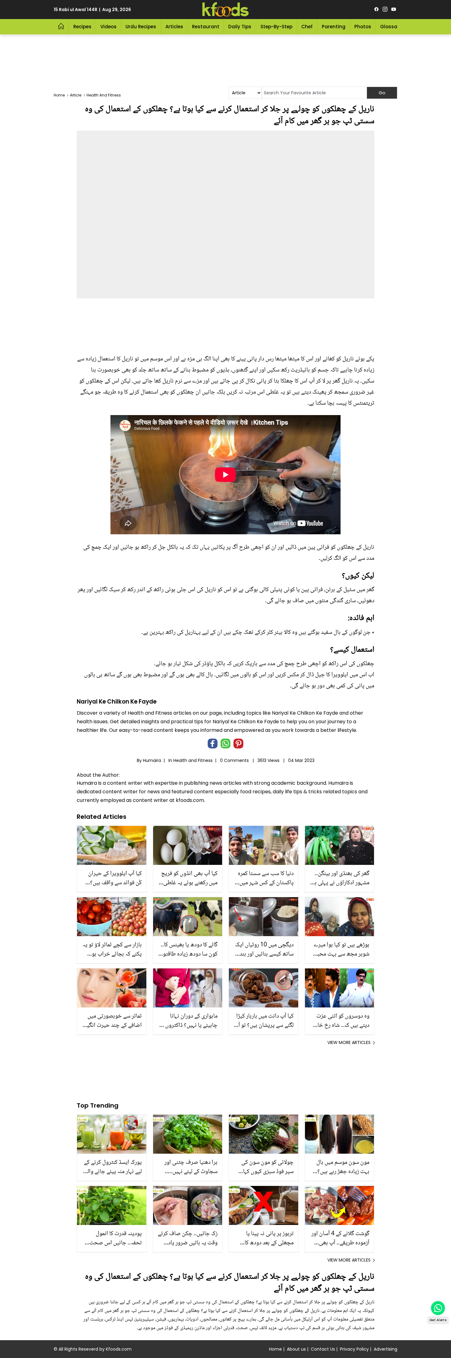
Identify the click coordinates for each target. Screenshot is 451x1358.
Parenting (333, 26)
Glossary (391, 26)
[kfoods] (225, 9)
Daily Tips (239, 26)
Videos (108, 26)
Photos (362, 26)
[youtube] (394, 9)
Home (275, 1349)
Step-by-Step (276, 26)
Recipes (82, 26)
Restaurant (205, 26)
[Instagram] (385, 9)
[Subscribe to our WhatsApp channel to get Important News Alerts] (438, 1308)
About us (296, 1349)
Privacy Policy (354, 1349)
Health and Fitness (193, 760)
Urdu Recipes (140, 26)
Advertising (385, 1349)
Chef (307, 26)
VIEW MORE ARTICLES (349, 1042)
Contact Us (323, 1349)
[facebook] (376, 9)
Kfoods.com (119, 1349)
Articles (174, 26)
